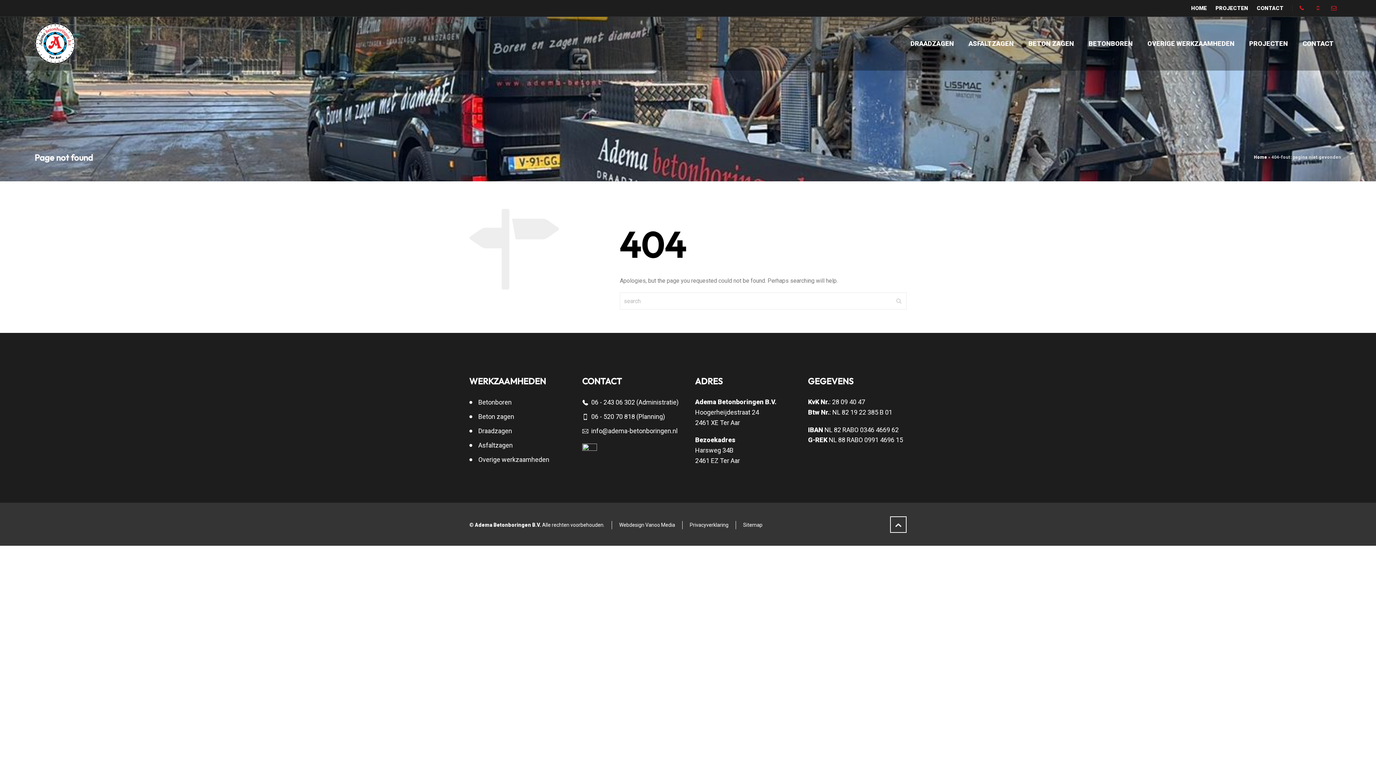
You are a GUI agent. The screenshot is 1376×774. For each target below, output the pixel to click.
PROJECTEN (1231, 8)
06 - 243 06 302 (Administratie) (635, 402)
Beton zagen (496, 416)
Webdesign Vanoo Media (647, 525)
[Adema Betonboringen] (55, 44)
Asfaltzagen (495, 445)
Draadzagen (495, 431)
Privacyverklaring (709, 525)
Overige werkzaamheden (513, 459)
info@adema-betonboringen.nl (634, 431)
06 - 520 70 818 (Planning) (628, 416)
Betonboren (495, 402)
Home (1260, 157)
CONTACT (1270, 8)
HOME (1199, 8)
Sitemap (753, 525)
